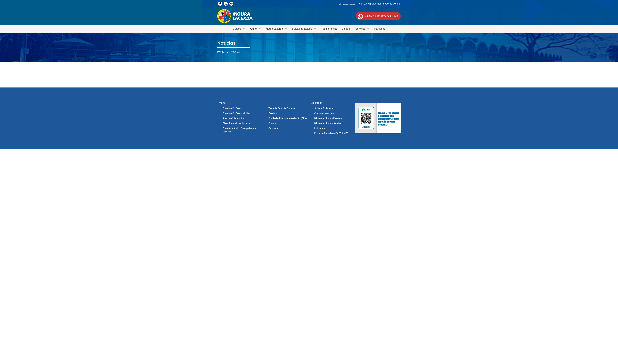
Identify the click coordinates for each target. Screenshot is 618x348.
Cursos (237, 28)
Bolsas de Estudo (302, 28)
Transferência (329, 28)
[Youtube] (231, 4)
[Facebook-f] (220, 4)
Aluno (253, 28)
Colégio (346, 28)
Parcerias (379, 28)
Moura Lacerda (274, 28)
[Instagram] (226, 4)
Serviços (360, 28)
